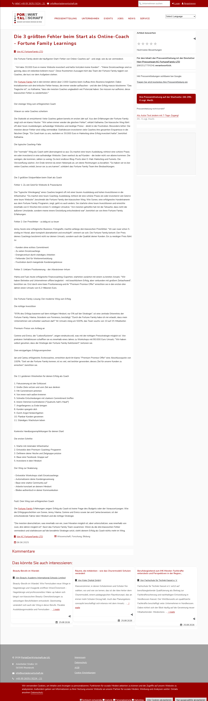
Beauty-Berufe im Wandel (26, 570)
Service (145, 18)
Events (108, 18)
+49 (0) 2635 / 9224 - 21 (29, 678)
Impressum (80, 657)
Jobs (120, 18)
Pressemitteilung (65, 18)
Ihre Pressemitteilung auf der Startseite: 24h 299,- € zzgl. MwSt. (165, 99)
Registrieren (189, 3)
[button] (42, 616)
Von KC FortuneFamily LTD (30, 51)
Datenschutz (81, 662)
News (131, 18)
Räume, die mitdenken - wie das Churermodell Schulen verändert (103, 572)
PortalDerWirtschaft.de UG (35, 657)
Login (177, 3)
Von (40, 577)
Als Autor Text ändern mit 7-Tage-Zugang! (158, 115)
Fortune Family (25, 81)
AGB (77, 667)
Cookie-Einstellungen (85, 672)
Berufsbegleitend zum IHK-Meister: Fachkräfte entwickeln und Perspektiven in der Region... (160, 572)
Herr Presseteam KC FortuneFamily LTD (158, 61)
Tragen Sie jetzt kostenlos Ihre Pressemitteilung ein (162, 82)
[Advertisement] (166, 170)
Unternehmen (90, 18)
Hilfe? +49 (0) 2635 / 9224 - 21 (30, 3)
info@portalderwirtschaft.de (64, 3)
